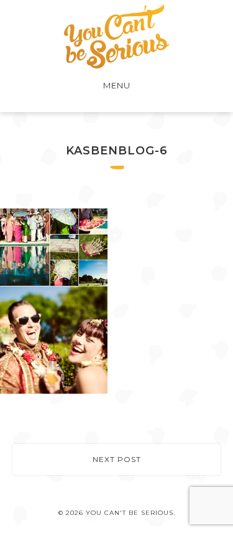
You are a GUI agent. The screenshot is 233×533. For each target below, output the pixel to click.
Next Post (117, 459)
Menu (116, 85)
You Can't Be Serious (116, 36)
